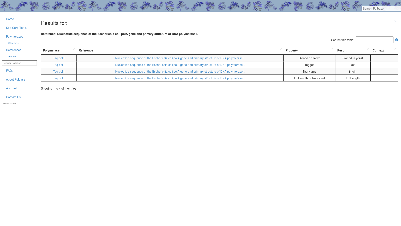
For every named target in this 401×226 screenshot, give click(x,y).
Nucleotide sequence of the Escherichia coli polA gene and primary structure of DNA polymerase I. (180, 58)
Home (10, 19)
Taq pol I (59, 58)
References (13, 50)
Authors (12, 56)
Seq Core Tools (16, 28)
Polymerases (14, 36)
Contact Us (13, 97)
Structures (13, 43)
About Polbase (15, 79)
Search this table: (342, 40)
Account (11, 88)
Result (341, 50)
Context (378, 50)
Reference (86, 50)
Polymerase (51, 50)
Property (292, 50)
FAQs (9, 70)
